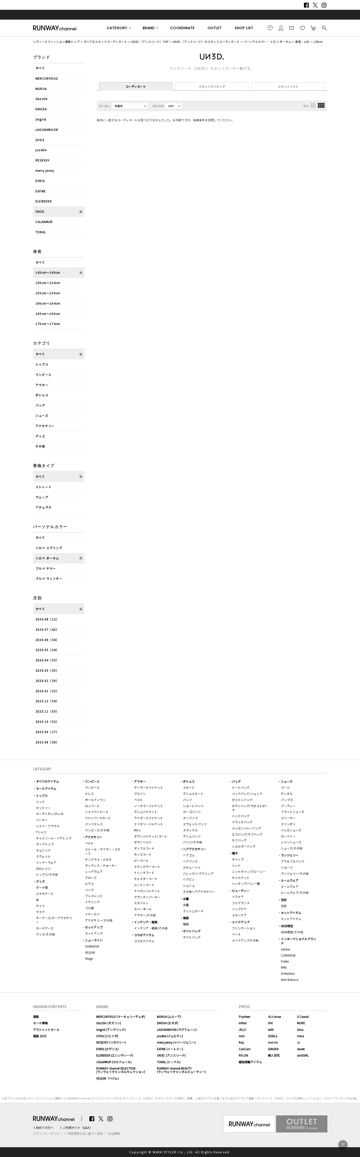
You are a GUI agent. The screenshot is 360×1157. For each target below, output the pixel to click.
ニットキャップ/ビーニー (248, 871)
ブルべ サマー (46, 568)
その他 (40, 446)
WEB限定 (287, 926)
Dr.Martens (288, 973)
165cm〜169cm (48, 313)
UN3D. (40, 211)
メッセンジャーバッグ (246, 828)
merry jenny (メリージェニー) (176, 1042)
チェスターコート (145, 878)
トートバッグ (241, 787)
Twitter (315, 5)
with (271, 1029)
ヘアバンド (190, 861)
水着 (186, 899)
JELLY (242, 1029)
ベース (236, 934)
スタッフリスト (288, 86)
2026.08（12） (47, 619)
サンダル (287, 793)
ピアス (89, 884)
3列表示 (313, 105)
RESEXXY (43, 160)
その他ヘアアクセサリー (199, 891)
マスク (40, 912)
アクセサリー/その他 (98, 920)
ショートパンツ (193, 806)
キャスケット (241, 877)
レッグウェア (94, 871)
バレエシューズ (291, 830)
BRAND (149, 27)
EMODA (41, 109)
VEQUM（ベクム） (108, 1078)
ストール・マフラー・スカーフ (102, 851)
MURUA (41, 88)
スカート (189, 787)
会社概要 (114, 1133)
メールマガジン (292, 28)
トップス (42, 364)
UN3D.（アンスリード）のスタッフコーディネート (206, 41)
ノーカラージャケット (148, 806)
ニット (40, 802)
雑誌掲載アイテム (250, 1062)
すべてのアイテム (47, 781)
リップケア (239, 909)
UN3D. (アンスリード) (171, 1055)
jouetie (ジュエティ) (170, 1036)
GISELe (272, 1036)
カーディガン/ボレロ (49, 814)
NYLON (243, 1055)
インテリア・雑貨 (145, 922)
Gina (300, 1029)
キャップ (238, 859)
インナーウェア (46, 862)
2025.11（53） (47, 711)
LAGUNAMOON (47, 129)
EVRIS (40, 181)
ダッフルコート (144, 848)
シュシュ (189, 885)
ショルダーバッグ (243, 846)
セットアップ (94, 927)
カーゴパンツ (192, 812)
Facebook (306, 5)
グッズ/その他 (45, 934)
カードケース (44, 928)
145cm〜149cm (48, 272)
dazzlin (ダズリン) (108, 1023)
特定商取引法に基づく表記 (85, 1133)
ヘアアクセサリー (194, 849)
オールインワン (95, 800)
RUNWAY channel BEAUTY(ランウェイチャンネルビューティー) (181, 1070)
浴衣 (284, 900)
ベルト (89, 843)
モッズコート (143, 854)
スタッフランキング (212, 86)
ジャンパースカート (98, 818)
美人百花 (274, 1055)
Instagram (324, 5)
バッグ (40, 405)
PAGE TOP (343, 1145)
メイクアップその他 (245, 940)
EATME (41, 191)
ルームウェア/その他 (295, 892)
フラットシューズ (292, 812)
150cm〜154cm (48, 283)
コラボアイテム (144, 935)
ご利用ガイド (270, 28)
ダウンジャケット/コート (150, 836)
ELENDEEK (44, 201)
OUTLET (215, 27)
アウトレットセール (46, 1029)
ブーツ (285, 787)
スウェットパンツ (195, 824)
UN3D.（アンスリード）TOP (150, 41)
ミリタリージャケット (148, 824)
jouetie (41, 150)
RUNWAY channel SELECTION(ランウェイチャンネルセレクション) (120, 1070)
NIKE (284, 967)
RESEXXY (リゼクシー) (111, 1042)
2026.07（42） (47, 629)
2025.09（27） (47, 732)
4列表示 (321, 105)
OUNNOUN (92, 946)
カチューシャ (192, 867)
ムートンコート (144, 885)
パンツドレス (94, 824)
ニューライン (94, 940)
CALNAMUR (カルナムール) (114, 1062)
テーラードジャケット (148, 787)
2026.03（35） (47, 670)
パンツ (187, 800)
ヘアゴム (189, 855)
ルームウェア (290, 880)
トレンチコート (144, 872)
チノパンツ (190, 818)
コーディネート (136, 86)
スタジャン (141, 903)
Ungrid (41, 119)
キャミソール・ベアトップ (53, 838)
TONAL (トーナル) (168, 1062)
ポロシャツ (43, 868)
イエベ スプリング (49, 548)
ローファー (288, 836)
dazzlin (42, 99)
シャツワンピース (96, 812)
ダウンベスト (143, 842)
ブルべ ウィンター (49, 578)
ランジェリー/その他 (295, 873)
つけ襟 (89, 908)
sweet (301, 1049)
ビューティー (240, 890)
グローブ (90, 877)
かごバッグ (239, 840)
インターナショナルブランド (298, 941)
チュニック (43, 850)
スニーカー (288, 818)
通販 (36, 1016)
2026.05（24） (47, 650)
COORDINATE (182, 27)
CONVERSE (288, 955)
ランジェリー (290, 855)
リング (89, 890)
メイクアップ (241, 922)
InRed (243, 1023)
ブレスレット (94, 896)
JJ (298, 1042)
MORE (301, 1023)
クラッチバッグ (242, 822)
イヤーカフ (92, 914)
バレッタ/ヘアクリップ (198, 873)
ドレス (89, 793)
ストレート (44, 487)
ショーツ (287, 867)
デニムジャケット (145, 812)
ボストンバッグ (242, 800)
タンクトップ (45, 844)
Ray (241, 1042)
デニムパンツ (192, 836)
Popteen (244, 1016)
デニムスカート (193, 793)
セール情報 (40, 1023)
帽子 (235, 853)
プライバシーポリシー (47, 1133)
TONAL (41, 232)
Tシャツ (41, 832)
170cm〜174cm (48, 323)
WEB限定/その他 (292, 932)
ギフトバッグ (192, 931)
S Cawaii (303, 1016)
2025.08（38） (47, 742)
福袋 (186, 918)
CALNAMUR (44, 222)
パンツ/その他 (192, 842)
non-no (273, 1042)
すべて (40, 68)
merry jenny (45, 170)
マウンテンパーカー (147, 897)
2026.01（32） (47, 691)
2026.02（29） (47, 680)
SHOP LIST (244, 27)
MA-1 (137, 830)
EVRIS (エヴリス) (107, 1049)
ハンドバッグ (241, 816)
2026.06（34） (47, 640)
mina (300, 1036)
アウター (42, 385)
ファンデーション (243, 928)
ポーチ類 (42, 887)
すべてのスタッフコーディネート (105, 41)
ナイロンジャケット (147, 891)
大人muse (274, 1016)
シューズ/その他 (291, 848)
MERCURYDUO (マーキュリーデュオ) (120, 1016)
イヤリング (92, 902)
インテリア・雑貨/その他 (151, 928)
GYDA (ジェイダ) (107, 1036)
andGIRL (303, 1055)
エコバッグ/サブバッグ (247, 834)
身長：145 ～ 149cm (309, 41)
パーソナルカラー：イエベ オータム (267, 41)
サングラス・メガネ (98, 859)
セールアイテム (46, 788)
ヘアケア (238, 897)
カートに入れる (313, 28)
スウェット (43, 856)
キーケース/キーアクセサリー (54, 920)
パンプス (287, 800)
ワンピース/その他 (97, 830)
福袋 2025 (40, 1036)
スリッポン (288, 824)
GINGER (273, 1049)
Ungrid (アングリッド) (111, 1029)
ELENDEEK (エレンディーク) (114, 1055)
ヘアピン (189, 879)
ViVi (270, 1023)
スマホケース (44, 893)
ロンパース (92, 806)
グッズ (40, 436)
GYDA (40, 140)
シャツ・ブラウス (48, 826)
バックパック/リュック (247, 793)
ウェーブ (42, 497)
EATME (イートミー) (170, 1049)
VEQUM (90, 952)
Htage (89, 958)
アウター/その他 (145, 915)
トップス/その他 (47, 874)
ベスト (138, 800)
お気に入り (302, 28)
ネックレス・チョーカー (101, 865)
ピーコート (141, 860)
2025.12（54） (47, 701)
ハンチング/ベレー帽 (246, 883)
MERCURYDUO (47, 78)
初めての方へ (45, 1127)
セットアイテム (291, 913)
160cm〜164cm (48, 303)
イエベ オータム (47, 558)
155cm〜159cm (48, 293)
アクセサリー (45, 426)
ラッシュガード (193, 911)
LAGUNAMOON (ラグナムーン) (177, 1029)
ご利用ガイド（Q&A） (77, 1127)
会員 (281, 28)
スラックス (190, 830)
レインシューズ (291, 842)
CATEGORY (117, 27)
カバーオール (143, 909)
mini (242, 1036)
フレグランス (241, 903)
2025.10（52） (47, 721)
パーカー (42, 820)
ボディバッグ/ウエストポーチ (250, 808)
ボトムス (42, 395)
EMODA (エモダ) (167, 1023)
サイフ (40, 906)
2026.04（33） (47, 660)
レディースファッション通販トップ (56, 41)
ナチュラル (44, 507)
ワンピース (43, 374)
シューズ (42, 415)
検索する (324, 28)
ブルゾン (140, 793)
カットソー (43, 808)
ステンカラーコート (147, 866)
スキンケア (239, 915)
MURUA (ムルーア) (169, 1016)
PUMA (285, 961)
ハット (236, 865)
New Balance (289, 979)
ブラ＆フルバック (292, 861)
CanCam (245, 1049)
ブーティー (288, 806)
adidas (285, 949)
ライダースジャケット (148, 818)
